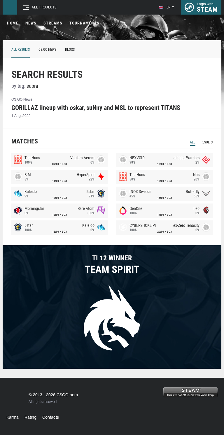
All (192, 142)
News (30, 23)
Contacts (50, 418)
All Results (20, 50)
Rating (30, 418)
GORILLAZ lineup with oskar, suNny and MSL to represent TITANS (95, 107)
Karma (12, 418)
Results (207, 142)
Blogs (70, 50)
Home (12, 23)
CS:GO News (47, 50)
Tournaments (84, 23)
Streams (52, 23)
